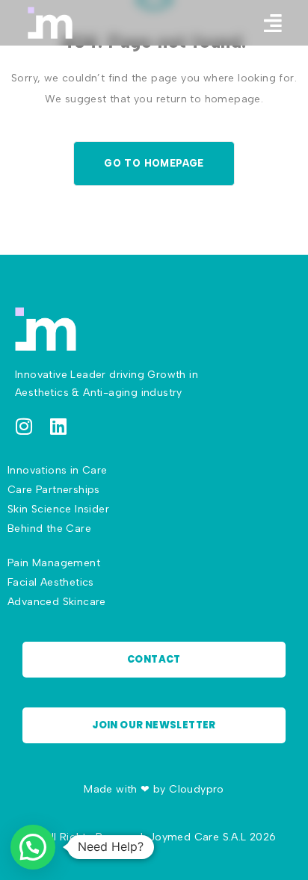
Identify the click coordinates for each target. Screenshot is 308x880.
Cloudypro (196, 789)
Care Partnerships (53, 489)
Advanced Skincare (56, 601)
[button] (273, 22)
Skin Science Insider (58, 509)
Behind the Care (49, 528)
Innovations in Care (57, 470)
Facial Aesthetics (50, 582)
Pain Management (53, 563)
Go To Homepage (154, 163)
